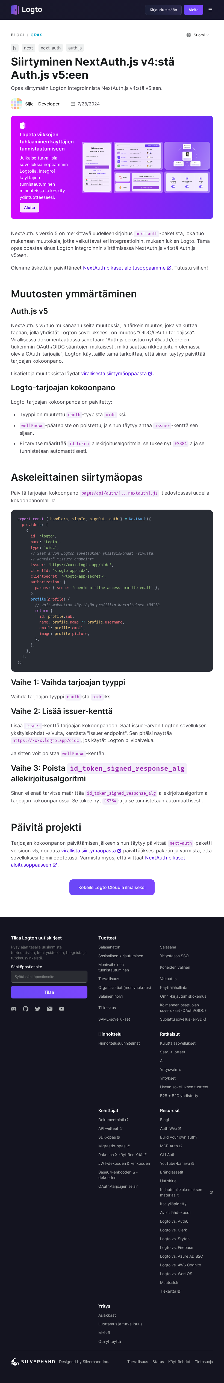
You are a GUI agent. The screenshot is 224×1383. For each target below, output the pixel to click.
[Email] (49, 1009)
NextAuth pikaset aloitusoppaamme (124, 268)
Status (158, 1361)
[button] (198, 35)
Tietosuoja (204, 1361)
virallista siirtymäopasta (88, 850)
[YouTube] (61, 1009)
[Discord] (13, 1009)
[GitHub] (25, 1009)
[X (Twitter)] (37, 1009)
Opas (37, 34)
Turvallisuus (137, 1361)
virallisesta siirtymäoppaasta (114, 373)
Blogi (18, 34)
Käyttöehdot (179, 1361)
